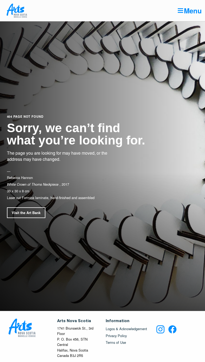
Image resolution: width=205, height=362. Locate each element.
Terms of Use (116, 342)
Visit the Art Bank (26, 212)
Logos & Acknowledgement (126, 329)
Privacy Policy (116, 336)
